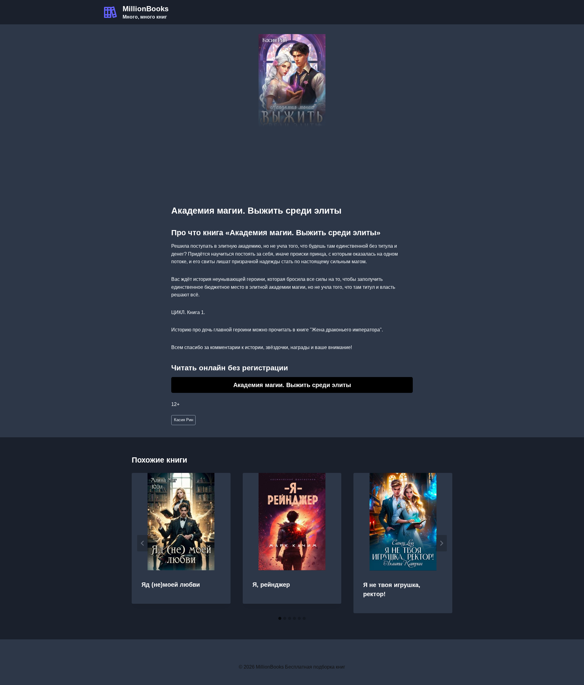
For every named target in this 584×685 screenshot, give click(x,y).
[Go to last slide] (142, 543)
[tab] (279, 618)
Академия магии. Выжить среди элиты (292, 385)
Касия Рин (183, 420)
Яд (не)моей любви (170, 584)
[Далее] (441, 543)
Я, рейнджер (271, 584)
